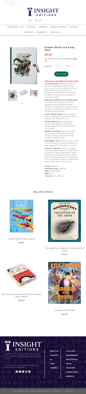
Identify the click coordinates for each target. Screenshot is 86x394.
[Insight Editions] (43, 11)
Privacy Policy (57, 391)
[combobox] (13, 2)
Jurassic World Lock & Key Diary (59, 48)
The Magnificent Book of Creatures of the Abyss (64, 249)
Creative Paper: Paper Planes (21, 239)
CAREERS (53, 368)
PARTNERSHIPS (72, 355)
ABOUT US (54, 351)
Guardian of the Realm (64, 310)
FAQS (52, 364)
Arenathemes (33, 391)
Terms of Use (69, 391)
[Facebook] (17, 371)
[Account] (40, 20)
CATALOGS (70, 351)
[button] (22, 104)
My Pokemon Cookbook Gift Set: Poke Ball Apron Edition (21, 295)
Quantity (48, 66)
